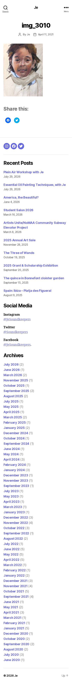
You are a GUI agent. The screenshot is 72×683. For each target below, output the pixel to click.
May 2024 (11, 454)
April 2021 (11, 612)
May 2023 (11, 496)
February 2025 (14, 422)
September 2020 (16, 644)
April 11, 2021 (46, 34)
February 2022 (14, 570)
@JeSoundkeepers (17, 319)
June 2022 (11, 549)
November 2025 (15, 380)
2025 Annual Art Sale (19, 240)
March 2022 (12, 565)
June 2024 (11, 449)
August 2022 (13, 538)
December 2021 (15, 581)
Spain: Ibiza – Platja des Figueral (27, 290)
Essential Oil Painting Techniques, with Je (34, 185)
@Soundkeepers (15, 332)
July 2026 (11, 364)
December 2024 (15, 433)
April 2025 (11, 412)
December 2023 (15, 475)
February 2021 (14, 623)
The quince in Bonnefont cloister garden (33, 278)
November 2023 (15, 480)
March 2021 (12, 618)
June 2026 (11, 370)
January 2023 (14, 512)
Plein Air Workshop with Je (23, 172)
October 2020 (14, 639)
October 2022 (13, 528)
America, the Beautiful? (21, 197)
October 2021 (13, 591)
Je (36, 7)
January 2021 (13, 628)
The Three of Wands (18, 253)
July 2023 (11, 491)
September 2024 (16, 443)
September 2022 (16, 533)
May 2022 (11, 554)
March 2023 (12, 507)
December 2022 (15, 517)
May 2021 (10, 607)
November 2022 (15, 523)
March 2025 (12, 417)
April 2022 (11, 559)
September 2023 (16, 486)
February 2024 (14, 465)
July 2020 (11, 654)
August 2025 (13, 396)
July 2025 (11, 401)
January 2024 (14, 470)
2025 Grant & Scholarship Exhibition (30, 265)
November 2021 (15, 586)
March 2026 (12, 375)
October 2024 (14, 438)
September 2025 (16, 391)
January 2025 (14, 428)
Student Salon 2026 (18, 210)
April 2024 (11, 459)
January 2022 (14, 575)
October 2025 (14, 385)
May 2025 (11, 406)
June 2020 (11, 660)
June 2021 (11, 602)
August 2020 (13, 649)
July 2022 (11, 544)
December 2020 (15, 633)
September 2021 (16, 596)
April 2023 (11, 501)
